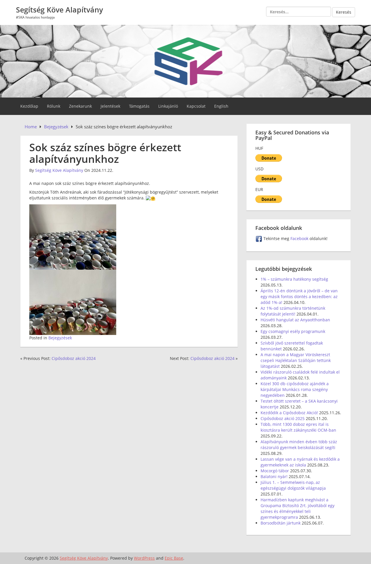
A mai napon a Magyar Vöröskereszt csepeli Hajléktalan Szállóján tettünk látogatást (296, 360)
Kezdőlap (29, 106)
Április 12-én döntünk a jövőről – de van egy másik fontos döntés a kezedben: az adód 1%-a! (299, 296)
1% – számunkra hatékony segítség (294, 279)
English (221, 106)
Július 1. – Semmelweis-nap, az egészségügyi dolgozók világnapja (293, 485)
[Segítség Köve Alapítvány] (185, 60)
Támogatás (139, 106)
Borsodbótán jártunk (281, 523)
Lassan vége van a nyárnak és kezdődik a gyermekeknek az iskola (300, 462)
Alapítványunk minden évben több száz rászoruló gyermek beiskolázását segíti (299, 444)
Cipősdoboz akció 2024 (74, 358)
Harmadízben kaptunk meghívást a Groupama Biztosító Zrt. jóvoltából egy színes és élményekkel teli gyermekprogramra (297, 508)
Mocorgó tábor (275, 470)
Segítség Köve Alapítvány (59, 10)
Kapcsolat (196, 106)
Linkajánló (168, 106)
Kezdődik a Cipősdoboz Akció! (289, 412)
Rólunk (53, 106)
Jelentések (110, 106)
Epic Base (174, 558)
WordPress (144, 558)
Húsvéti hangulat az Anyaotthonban (295, 319)
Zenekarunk (80, 106)
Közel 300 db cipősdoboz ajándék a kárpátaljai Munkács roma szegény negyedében (295, 389)
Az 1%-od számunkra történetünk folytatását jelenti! (293, 311)
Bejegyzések (60, 337)
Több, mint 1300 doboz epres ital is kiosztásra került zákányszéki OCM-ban (298, 427)
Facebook (300, 238)
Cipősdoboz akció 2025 (283, 418)
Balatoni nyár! (274, 476)
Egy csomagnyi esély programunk (293, 331)
